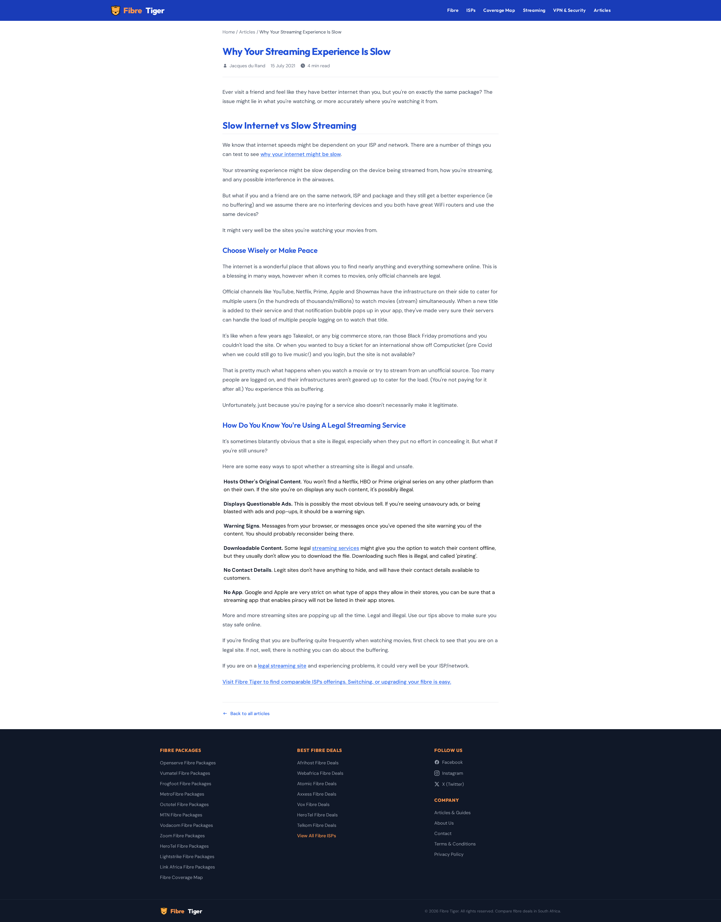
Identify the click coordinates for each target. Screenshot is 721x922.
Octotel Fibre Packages (184, 804)
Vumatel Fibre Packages (185, 773)
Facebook (452, 762)
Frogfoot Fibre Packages (185, 784)
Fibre (143, 10)
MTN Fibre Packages (181, 815)
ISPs (471, 10)
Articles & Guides (452, 813)
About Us (444, 823)
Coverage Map (499, 10)
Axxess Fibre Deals (316, 794)
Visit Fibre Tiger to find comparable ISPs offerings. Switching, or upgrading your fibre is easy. (336, 681)
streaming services (335, 548)
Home (228, 32)
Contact (442, 833)
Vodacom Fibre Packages (186, 825)
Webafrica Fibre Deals (320, 773)
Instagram (452, 773)
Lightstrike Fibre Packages (187, 857)
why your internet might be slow (301, 154)
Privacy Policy (449, 854)
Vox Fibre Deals (313, 804)
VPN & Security (569, 10)
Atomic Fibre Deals (317, 784)
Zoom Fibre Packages (182, 836)
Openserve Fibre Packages (188, 763)
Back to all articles (250, 713)
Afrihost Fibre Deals (318, 763)
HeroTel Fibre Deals (317, 815)
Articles (602, 10)
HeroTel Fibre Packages (184, 846)
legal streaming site (282, 665)
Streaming (534, 10)
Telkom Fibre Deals (316, 825)
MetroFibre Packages (182, 794)
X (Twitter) (453, 784)
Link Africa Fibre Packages (187, 867)
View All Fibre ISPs (316, 836)
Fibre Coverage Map (181, 877)
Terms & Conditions (455, 844)
